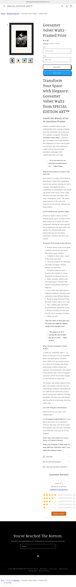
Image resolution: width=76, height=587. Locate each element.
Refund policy (43, 568)
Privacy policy (53, 568)
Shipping (45, 43)
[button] (4, 6)
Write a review (59, 514)
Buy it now (57, 73)
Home (3, 13)
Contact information (44, 570)
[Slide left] (7, 60)
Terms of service (63, 568)
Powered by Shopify (32, 568)
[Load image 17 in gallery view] (18, 60)
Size (44, 47)
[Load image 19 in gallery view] (30, 60)
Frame (44, 56)
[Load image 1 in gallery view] (12, 60)
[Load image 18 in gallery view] (24, 60)
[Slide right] (36, 60)
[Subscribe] (53, 546)
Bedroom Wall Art (13, 13)
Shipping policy (33, 570)
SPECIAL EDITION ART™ (20, 568)
